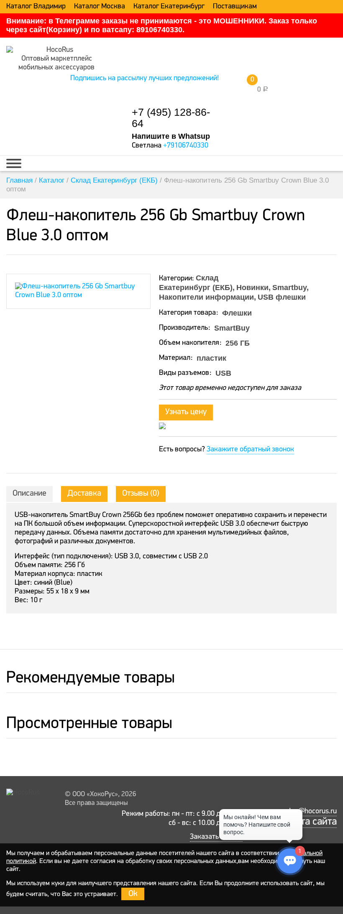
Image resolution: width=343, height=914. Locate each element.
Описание (29, 493)
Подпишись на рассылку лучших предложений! (144, 78)
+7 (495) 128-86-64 (171, 118)
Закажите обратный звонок (250, 449)
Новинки (252, 287)
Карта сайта (310, 822)
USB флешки (282, 297)
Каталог (51, 180)
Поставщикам (235, 6)
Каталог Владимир (36, 6)
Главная (19, 180)
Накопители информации (206, 297)
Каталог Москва (99, 6)
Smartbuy (289, 287)
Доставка (84, 493)
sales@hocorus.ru (309, 811)
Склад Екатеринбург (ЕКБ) (114, 180)
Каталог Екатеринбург (169, 6)
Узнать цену (186, 412)
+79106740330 (185, 146)
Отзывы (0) (140, 493)
